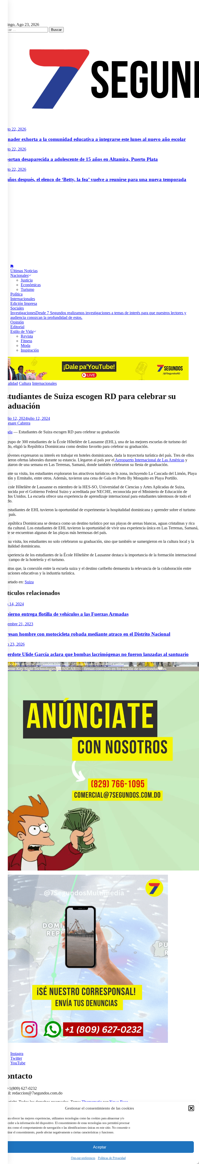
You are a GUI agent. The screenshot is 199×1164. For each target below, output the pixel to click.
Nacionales (19, 275)
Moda (25, 345)
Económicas (31, 285)
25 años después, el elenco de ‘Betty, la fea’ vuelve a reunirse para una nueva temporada (93, 179)
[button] (191, 1108)
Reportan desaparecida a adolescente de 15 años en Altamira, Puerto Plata (79, 159)
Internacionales (22, 299)
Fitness (26, 341)
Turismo (27, 289)
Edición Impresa (23, 303)
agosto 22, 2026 (13, 129)
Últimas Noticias (24, 271)
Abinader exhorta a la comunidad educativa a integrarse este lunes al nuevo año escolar (93, 139)
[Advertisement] (99, 223)
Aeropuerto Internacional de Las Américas (149, 460)
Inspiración (30, 350)
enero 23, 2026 (12, 644)
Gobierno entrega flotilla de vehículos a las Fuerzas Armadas (64, 614)
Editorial (17, 327)
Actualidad (9, 383)
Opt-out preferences (83, 1158)
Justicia (27, 280)
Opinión (17, 322)
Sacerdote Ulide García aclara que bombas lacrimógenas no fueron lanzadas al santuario (94, 654)
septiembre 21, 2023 (16, 624)
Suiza (29, 582)
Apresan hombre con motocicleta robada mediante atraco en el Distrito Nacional (85, 634)
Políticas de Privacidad (112, 1158)
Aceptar (99, 1147)
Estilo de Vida (21, 331)
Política (16, 294)
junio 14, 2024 (12, 604)
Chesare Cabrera (16, 423)
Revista (27, 336)
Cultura (25, 383)
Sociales (17, 308)
